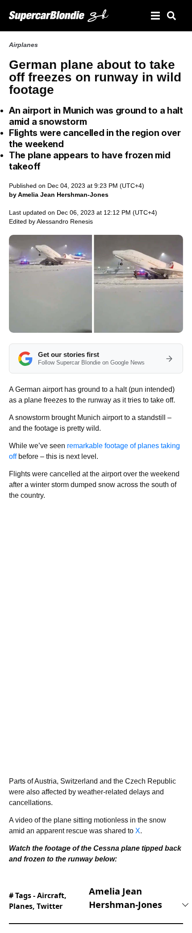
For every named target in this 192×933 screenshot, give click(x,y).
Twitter (50, 906)
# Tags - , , (38, 901)
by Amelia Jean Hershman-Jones (59, 194)
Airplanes (23, 44)
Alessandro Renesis (65, 221)
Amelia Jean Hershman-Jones (125, 898)
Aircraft (50, 895)
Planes (21, 906)
